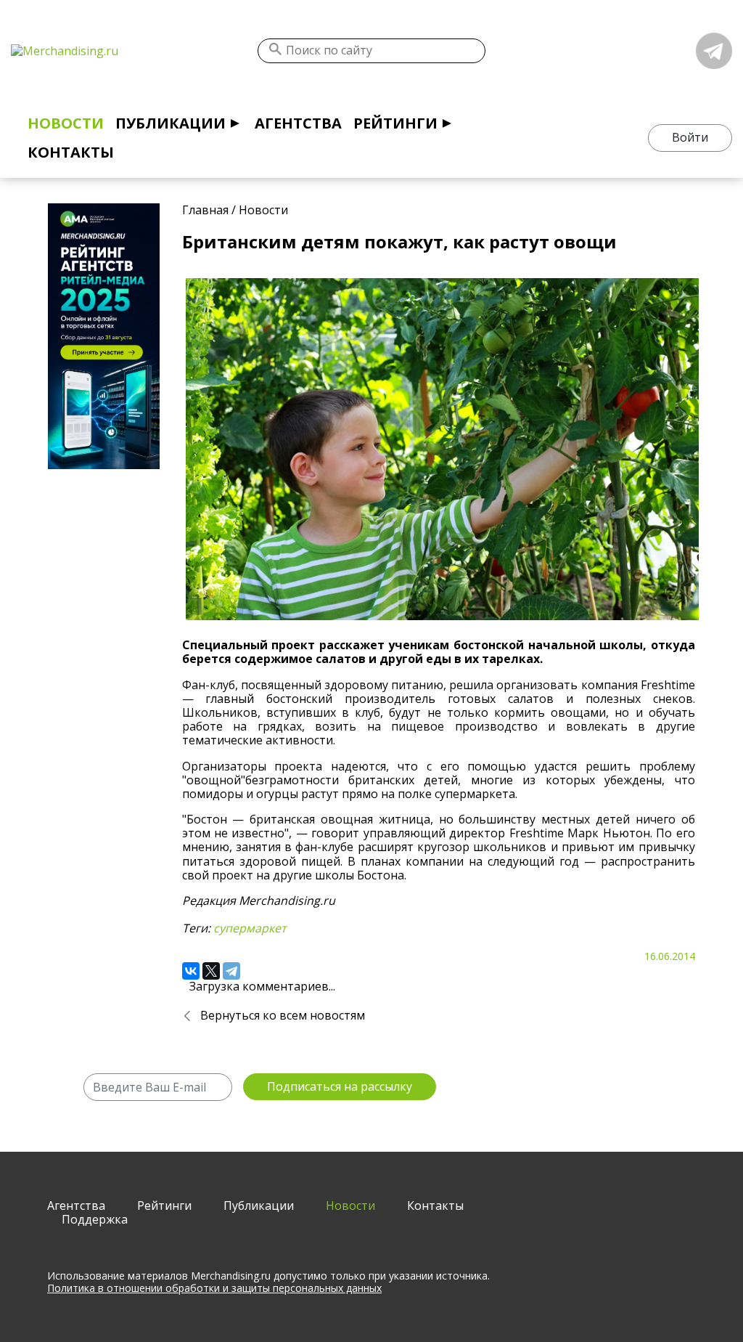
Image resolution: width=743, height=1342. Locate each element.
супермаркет (250, 928)
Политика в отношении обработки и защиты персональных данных (214, 1288)
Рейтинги (395, 123)
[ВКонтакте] (191, 971)
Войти (690, 137)
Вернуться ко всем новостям (282, 1015)
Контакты (71, 152)
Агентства (298, 123)
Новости (66, 123)
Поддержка (95, 1219)
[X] (211, 971)
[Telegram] (231, 971)
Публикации (170, 123)
